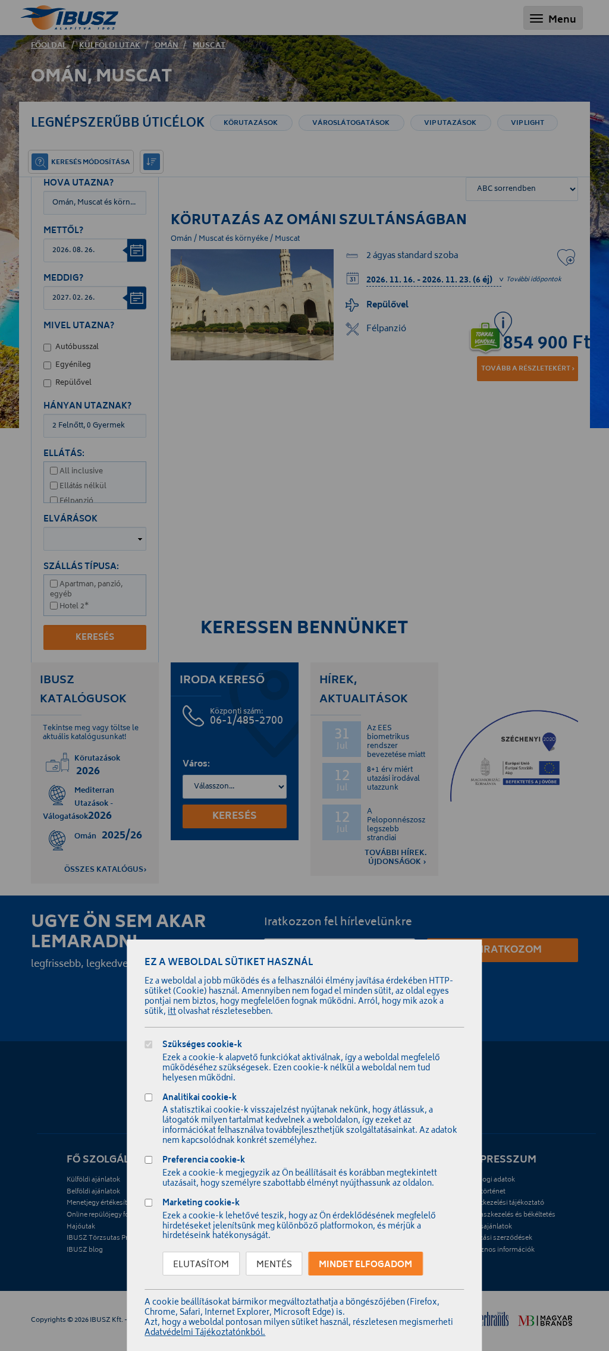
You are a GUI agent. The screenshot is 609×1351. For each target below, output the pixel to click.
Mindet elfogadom (365, 1265)
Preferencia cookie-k (203, 1162)
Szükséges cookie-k (202, 1046)
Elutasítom (201, 1265)
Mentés (274, 1265)
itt (172, 1012)
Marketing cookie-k (201, 1204)
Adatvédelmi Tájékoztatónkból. (205, 1333)
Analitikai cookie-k (199, 1099)
